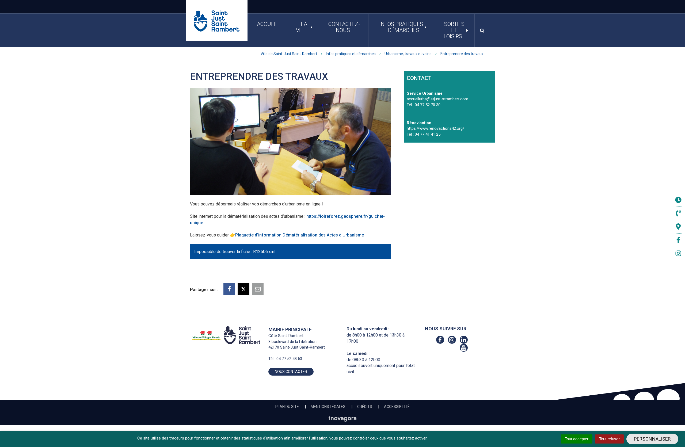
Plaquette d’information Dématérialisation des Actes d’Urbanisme (299, 235)
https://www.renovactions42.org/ (435, 128)
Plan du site (287, 406)
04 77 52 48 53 (289, 358)
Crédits (364, 406)
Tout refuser (609, 439)
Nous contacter (291, 371)
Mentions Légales (328, 406)
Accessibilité (397, 406)
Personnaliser (652, 439)
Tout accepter (576, 439)
